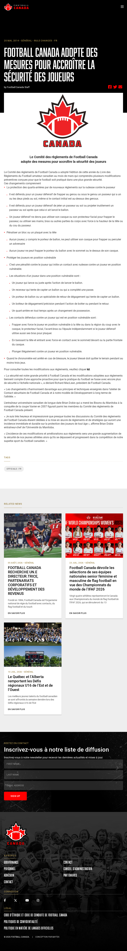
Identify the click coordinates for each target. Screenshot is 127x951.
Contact (8, 882)
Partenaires (70, 875)
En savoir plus (16, 613)
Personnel (10, 869)
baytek (56, 937)
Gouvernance (11, 862)
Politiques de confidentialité (21, 922)
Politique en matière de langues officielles (28, 928)
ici (88, 369)
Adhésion (9, 875)
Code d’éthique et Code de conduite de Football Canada (35, 915)
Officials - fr (14, 469)
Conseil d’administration (78, 869)
